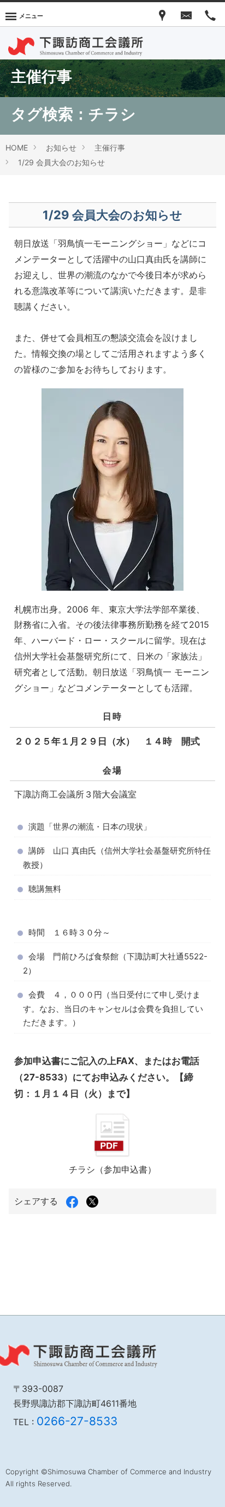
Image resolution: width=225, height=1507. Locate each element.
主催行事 (109, 147)
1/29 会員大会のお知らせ (61, 162)
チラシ (112, 114)
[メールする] (186, 14)
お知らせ (61, 147)
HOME (16, 147)
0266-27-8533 (77, 1421)
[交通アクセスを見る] (162, 14)
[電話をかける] (210, 14)
